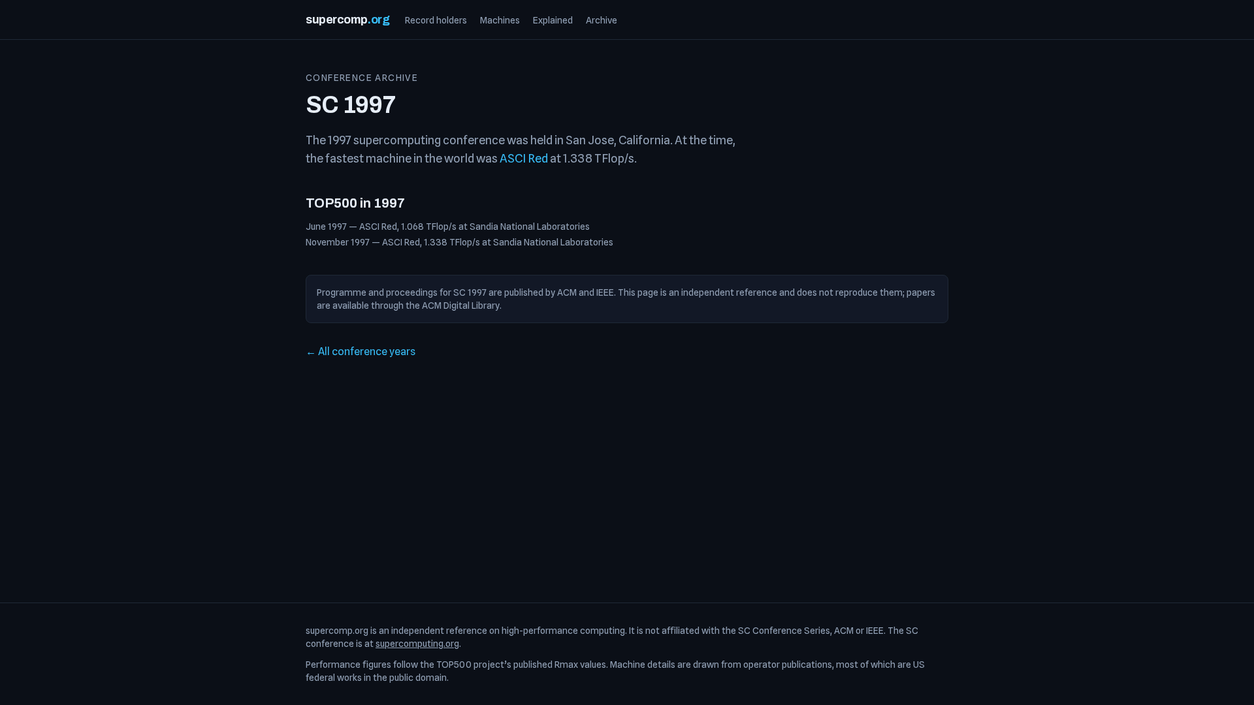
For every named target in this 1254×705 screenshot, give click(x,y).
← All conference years (360, 351)
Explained (553, 20)
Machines (500, 20)
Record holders (436, 20)
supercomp (347, 19)
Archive (601, 20)
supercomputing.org (417, 643)
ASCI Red (524, 158)
